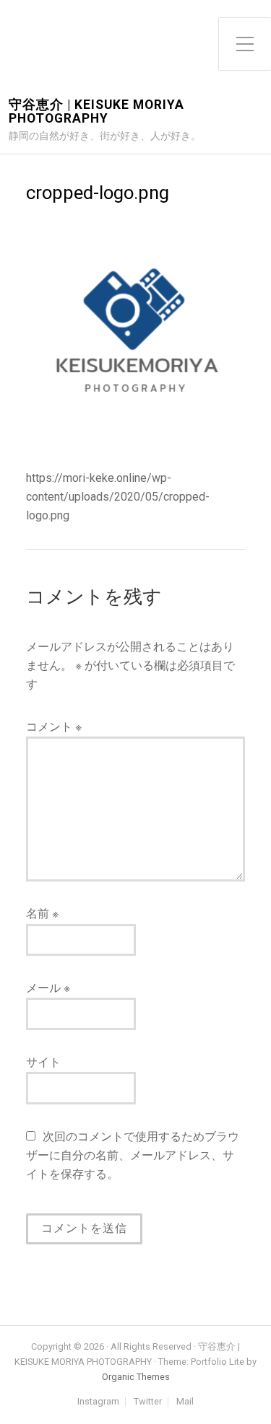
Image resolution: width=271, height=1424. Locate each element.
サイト (43, 1062)
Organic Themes (136, 1376)
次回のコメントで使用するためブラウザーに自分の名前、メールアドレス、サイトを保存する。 (132, 1156)
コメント (54, 727)
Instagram (98, 1402)
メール (48, 988)
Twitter (148, 1402)
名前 (42, 913)
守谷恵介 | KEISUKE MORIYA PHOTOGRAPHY (96, 112)
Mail (185, 1402)
